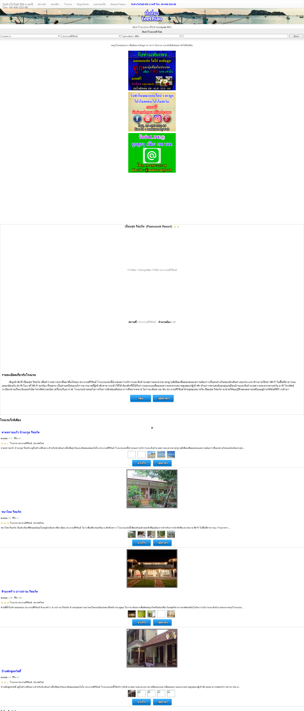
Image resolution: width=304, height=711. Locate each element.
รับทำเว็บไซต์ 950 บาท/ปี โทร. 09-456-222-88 (153, 4)
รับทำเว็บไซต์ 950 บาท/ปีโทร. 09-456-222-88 (18, 5)
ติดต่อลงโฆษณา (118, 4)
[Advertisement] (152, 199)
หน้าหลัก (42, 4)
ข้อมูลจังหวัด (83, 4)
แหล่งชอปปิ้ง (100, 4)
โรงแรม (68, 4)
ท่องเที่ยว (55, 4)
